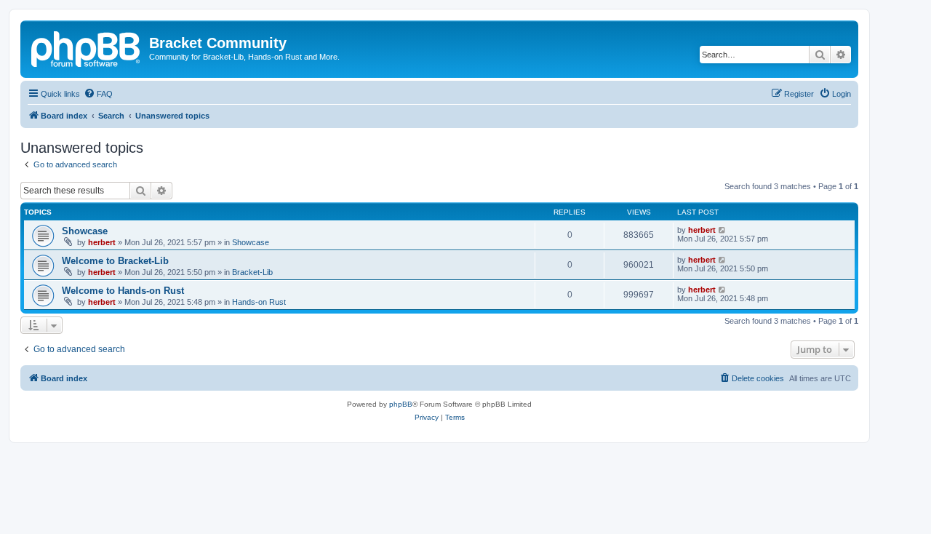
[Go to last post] (722, 230)
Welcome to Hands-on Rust (123, 290)
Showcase (85, 231)
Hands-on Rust (259, 302)
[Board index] (86, 47)
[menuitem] (98, 94)
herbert (102, 242)
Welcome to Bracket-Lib (115, 260)
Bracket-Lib (252, 272)
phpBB (400, 404)
